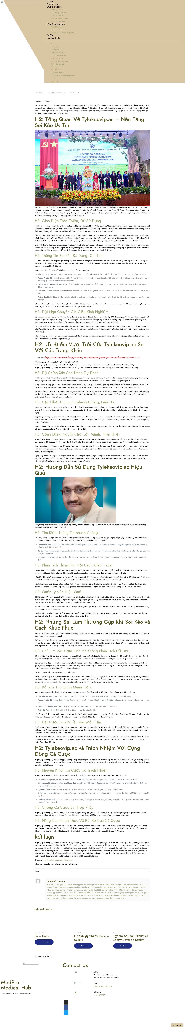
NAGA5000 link (53, 884)
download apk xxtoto (91, 884)
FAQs (49, 35)
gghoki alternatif (128, 884)
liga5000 (62, 884)
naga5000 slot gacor (55, 93)
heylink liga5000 (95, 890)
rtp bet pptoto (78, 884)
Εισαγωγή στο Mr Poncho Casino (91, 938)
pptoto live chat (110, 887)
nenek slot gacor (82, 890)
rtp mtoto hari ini (69, 890)
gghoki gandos (57, 890)
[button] (111, 41)
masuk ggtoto (104, 884)
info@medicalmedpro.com (103, 986)
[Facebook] (66, 1007)
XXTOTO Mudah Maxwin (79, 892)
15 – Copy (42, 936)
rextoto (69, 884)
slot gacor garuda (95, 898)
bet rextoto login (97, 887)
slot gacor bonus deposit (110, 895)
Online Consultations (58, 21)
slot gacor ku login (58, 895)
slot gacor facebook (81, 898)
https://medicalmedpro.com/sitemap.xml (58, 860)
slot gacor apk (78, 895)
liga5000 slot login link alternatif (79, 887)
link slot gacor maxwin (132, 892)
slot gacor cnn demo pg (128, 895)
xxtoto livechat (121, 887)
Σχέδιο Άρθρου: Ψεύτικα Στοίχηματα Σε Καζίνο (130, 938)
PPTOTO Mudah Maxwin (122, 890)
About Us (52, 4)
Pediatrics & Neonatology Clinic (62, 33)
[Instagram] (66, 1002)
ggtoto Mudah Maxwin (61, 892)
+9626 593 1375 (99, 995)
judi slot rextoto (107, 890)
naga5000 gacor (60, 887)
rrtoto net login (115, 884)
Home (50, 1)
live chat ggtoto (133, 887)
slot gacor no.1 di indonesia (63, 898)
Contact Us (53, 38)
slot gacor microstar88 (92, 895)
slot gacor (68, 895)
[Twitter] (66, 1012)
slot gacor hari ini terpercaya (113, 898)
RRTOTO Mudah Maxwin (97, 892)
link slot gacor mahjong (115, 892)
